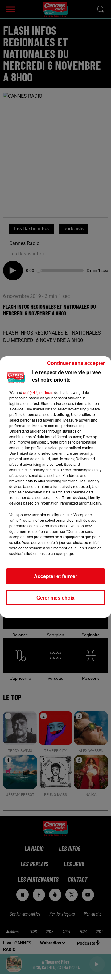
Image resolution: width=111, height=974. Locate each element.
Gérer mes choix (55, 597)
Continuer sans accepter (76, 362)
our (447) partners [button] (38, 392)
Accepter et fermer (55, 576)
